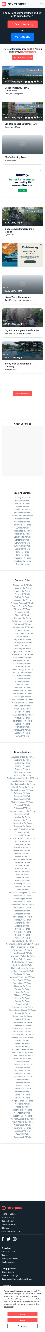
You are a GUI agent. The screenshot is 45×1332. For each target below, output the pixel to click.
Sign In (5, 1255)
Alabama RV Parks (22, 760)
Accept (22, 1314)
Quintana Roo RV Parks (22, 1028)
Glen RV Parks (22, 564)
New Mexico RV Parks (22, 953)
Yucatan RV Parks (22, 1131)
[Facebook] (4, 1240)
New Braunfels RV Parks (22, 654)
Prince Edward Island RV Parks (22, 1010)
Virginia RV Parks (22, 1098)
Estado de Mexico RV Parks (22, 838)
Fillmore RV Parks (22, 615)
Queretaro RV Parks (22, 1025)
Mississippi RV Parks (22, 917)
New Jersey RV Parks (22, 950)
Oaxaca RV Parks (22, 989)
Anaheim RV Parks (22, 588)
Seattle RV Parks (22, 712)
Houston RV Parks (22, 630)
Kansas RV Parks (22, 880)
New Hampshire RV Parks (22, 947)
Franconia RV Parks (22, 558)
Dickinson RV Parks (22, 609)
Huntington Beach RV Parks (22, 633)
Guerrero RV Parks (22, 853)
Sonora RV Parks (22, 1046)
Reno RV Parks (22, 684)
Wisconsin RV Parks (22, 1125)
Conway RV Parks (22, 543)
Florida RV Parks (22, 841)
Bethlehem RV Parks (23, 513)
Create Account (8, 1251)
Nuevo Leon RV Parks (22, 983)
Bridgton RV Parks (22, 519)
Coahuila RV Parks (22, 814)
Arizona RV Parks (22, 769)
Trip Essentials (8, 1262)
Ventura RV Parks (22, 733)
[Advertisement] (22, 1172)
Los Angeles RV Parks (22, 642)
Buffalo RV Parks (22, 597)
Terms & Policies (9, 1224)
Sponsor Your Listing (23, 57)
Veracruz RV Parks (22, 1089)
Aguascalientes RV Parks (23, 757)
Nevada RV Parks (22, 938)
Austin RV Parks (23, 591)
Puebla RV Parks (22, 1013)
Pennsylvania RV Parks (22, 1007)
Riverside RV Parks (22, 687)
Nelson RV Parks (22, 935)
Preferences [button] (8, 1307)
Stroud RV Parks (22, 718)
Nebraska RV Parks (22, 932)
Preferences (22, 1326)
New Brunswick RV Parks (23, 941)
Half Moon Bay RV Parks (22, 627)
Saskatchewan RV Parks (22, 1037)
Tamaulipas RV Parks (22, 1064)
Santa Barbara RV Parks (22, 703)
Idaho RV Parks (22, 865)
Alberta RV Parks (22, 766)
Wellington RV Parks (23, 1113)
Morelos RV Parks (22, 926)
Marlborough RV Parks (22, 899)
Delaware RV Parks (22, 826)
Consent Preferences (11, 1231)
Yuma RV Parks (22, 736)
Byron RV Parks (22, 528)
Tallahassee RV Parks (22, 721)
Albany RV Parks (22, 497)
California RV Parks (22, 793)
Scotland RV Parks (22, 1040)
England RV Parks (22, 835)
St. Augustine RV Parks (22, 715)
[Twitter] (9, 1240)
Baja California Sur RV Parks (22, 784)
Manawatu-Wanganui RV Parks (22, 892)
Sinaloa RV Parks (22, 1043)
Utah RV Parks (22, 1086)
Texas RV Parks (23, 1079)
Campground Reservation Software (17, 1279)
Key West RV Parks (22, 639)
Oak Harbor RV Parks (22, 660)
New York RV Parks (22, 959)
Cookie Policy (8, 1221)
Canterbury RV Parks (23, 799)
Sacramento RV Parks (22, 691)
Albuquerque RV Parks (22, 585)
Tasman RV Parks (22, 1070)
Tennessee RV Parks (22, 1076)
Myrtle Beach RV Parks (22, 651)
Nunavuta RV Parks (22, 986)
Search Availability (24, 24)
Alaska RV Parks (22, 763)
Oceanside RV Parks (23, 663)
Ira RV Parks (22, 636)
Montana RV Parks (22, 923)
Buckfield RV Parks (22, 525)
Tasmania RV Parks (22, 1073)
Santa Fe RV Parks (22, 709)
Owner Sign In (8, 1272)
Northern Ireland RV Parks (22, 968)
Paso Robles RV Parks (22, 672)
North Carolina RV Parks (22, 962)
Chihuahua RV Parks (22, 808)
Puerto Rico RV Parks (22, 1016)
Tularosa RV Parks (22, 727)
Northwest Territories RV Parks (22, 977)
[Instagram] (14, 1240)
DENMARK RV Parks (23, 546)
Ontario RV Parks (22, 998)
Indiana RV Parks (22, 871)
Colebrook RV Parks (22, 537)
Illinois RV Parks (22, 868)
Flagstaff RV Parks (22, 618)
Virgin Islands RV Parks (22, 1101)
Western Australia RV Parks (22, 1119)
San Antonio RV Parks (22, 694)
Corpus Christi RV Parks (22, 606)
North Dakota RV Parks (22, 965)
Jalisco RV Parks (22, 877)
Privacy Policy (8, 1217)
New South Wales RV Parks (22, 956)
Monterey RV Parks (22, 648)
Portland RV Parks (22, 681)
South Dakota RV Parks (22, 1055)
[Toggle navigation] (41, 4)
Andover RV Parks (22, 500)
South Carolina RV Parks (22, 1052)
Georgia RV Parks (22, 844)
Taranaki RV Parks (22, 1067)
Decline (22, 1320)
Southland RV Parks (22, 1058)
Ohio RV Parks (22, 992)
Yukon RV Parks (23, 1134)
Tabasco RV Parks (22, 1061)
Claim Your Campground (12, 1275)
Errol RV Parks (22, 552)
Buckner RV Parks (22, 594)
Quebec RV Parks (22, 1019)
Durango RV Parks (22, 612)
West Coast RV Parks (22, 1116)
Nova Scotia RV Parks (22, 980)
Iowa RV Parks (22, 874)
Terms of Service (9, 1214)
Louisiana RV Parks (22, 886)
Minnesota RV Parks (23, 914)
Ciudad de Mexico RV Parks (22, 811)
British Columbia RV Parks (22, 790)
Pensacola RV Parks (23, 675)
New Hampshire (28, 51)
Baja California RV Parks (22, 781)
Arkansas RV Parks (22, 772)
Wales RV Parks (23, 1107)
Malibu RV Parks (22, 645)
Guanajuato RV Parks (23, 850)
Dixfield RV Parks (22, 549)
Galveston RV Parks (22, 624)
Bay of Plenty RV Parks (22, 787)
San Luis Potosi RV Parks (22, 1034)
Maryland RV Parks (22, 902)
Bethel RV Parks (22, 510)
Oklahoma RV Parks (22, 995)
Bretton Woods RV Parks (22, 516)
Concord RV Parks (22, 540)
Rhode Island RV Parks (22, 1031)
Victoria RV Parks (22, 1095)
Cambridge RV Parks (23, 531)
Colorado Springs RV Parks (22, 603)
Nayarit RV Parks (22, 929)
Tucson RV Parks (22, 724)
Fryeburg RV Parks (22, 561)
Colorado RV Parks (22, 820)
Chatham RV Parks (22, 534)
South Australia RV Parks (22, 1049)
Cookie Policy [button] (29, 1301)
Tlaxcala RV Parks (22, 1083)
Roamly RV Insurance (11, 1258)
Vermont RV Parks (22, 1092)
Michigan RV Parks (22, 908)
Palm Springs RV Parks (22, 669)
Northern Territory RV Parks (22, 971)
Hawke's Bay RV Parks (22, 859)
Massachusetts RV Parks (22, 905)
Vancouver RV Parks (22, 730)
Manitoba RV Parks (22, 895)
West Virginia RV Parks (22, 1122)
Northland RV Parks (22, 974)
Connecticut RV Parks (22, 823)
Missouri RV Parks (22, 920)
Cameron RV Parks (22, 600)
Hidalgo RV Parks (22, 862)
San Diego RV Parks (22, 697)
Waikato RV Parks (22, 1104)
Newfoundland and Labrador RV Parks (22, 944)
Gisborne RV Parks (22, 847)
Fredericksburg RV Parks (23, 621)
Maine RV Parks (23, 889)
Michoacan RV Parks (23, 911)
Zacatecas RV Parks (22, 1137)
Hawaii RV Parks (22, 856)
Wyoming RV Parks (22, 1128)
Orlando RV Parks (22, 666)
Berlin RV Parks (22, 507)
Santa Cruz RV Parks (23, 706)
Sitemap (5, 1228)
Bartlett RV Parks (22, 503)
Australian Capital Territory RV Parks (22, 778)
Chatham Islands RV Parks (22, 802)
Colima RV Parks (22, 817)
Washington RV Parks (22, 1110)
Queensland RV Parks (22, 1022)
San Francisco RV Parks (22, 700)
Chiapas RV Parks (22, 805)
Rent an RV (24, 37)
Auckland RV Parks (22, 775)
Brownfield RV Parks (23, 522)
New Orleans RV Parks (22, 657)
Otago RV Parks (23, 1004)
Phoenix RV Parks (22, 678)
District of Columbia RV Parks (23, 829)
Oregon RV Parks (22, 1001)
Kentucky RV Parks (22, 883)
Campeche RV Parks (23, 796)
